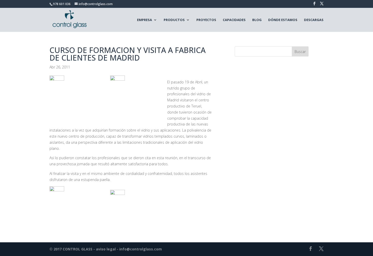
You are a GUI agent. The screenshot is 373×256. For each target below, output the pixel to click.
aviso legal (106, 249)
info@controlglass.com (140, 249)
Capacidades (234, 19)
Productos (174, 19)
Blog (257, 19)
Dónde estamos (282, 19)
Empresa (144, 19)
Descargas (314, 19)
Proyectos (206, 19)
